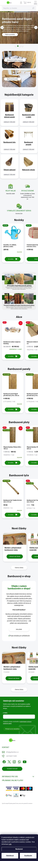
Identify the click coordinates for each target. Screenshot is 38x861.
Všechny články (19, 567)
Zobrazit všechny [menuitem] (9, 122)
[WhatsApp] (19, 761)
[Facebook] (4, 761)
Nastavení (19, 849)
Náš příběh (19, 629)
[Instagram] (14, 761)
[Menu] (35, 2)
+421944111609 (11, 756)
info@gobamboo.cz (12, 752)
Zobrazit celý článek (14, 556)
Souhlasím (28, 856)
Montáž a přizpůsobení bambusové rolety (12, 668)
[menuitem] (9, 116)
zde (10, 844)
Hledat (33, 8)
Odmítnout (10, 856)
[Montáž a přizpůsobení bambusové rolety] (13, 658)
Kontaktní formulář (12, 768)
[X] (9, 761)
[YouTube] (24, 761)
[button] (2, 27)
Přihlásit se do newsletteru (12, 729)
